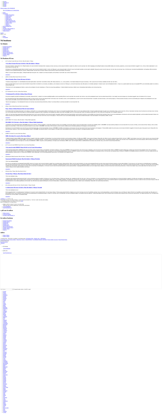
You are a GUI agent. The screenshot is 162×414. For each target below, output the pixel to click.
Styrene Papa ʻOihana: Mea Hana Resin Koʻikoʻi (18, 173)
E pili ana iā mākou (7, 29)
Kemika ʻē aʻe (8, 18)
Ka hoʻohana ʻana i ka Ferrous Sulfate (8, 239)
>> (6, 198)
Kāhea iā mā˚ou (6, 30)
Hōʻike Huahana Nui (7, 26)
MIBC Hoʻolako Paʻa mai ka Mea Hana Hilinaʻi (18, 136)
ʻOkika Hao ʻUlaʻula (20, 239)
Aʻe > (5, 198)
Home (4, 12)
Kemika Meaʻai (9, 19)
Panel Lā (7, 24)
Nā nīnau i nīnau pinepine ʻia (9, 28)
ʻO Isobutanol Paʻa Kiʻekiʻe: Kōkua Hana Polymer (19, 94)
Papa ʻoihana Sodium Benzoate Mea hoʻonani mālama (20, 108)
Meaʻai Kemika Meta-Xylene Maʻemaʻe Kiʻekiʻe (18, 79)
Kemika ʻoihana (9, 22)
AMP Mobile (43, 238)
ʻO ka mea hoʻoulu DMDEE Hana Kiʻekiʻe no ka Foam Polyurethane (24, 147)
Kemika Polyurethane (10, 14)
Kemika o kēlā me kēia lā (11, 21)
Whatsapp (2, 243)
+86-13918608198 (7, 206)
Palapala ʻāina (37, 238)
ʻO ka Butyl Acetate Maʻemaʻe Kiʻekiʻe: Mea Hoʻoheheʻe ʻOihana (22, 63)
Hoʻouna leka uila (4, 241)
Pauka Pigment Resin (62, 239)
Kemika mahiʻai (9, 16)
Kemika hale (8, 17)
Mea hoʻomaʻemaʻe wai (10, 20)
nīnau (7, 74)
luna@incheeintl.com (7, 207)
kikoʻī (9, 74)
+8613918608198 (6, 248)
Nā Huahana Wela (29, 238)
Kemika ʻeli (8, 25)
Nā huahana (5, 13)
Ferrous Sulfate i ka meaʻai (52, 239)
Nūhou (4, 27)
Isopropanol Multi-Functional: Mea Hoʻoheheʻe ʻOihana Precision (23, 159)
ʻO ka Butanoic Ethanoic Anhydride (39, 239)
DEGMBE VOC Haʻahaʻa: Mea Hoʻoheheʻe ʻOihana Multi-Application (24, 122)
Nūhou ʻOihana (6, 235)
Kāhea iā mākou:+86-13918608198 (8, 8)
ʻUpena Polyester (28, 239)
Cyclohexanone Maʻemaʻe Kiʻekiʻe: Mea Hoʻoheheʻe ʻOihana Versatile (24, 187)
